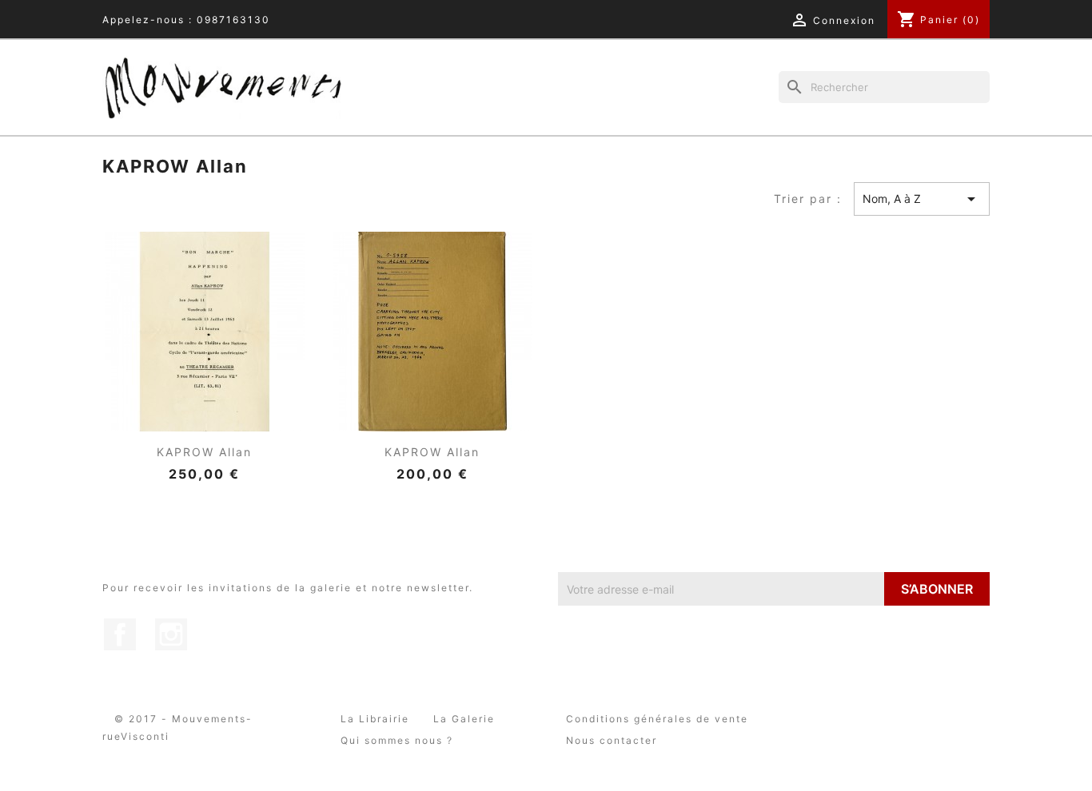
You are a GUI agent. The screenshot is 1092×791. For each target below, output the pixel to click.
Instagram (171, 634)
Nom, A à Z (922, 199)
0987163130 (233, 20)
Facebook (120, 634)
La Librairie (375, 719)
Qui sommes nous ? (397, 740)
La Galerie (464, 719)
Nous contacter (611, 740)
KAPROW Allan (204, 452)
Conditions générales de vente (657, 719)
